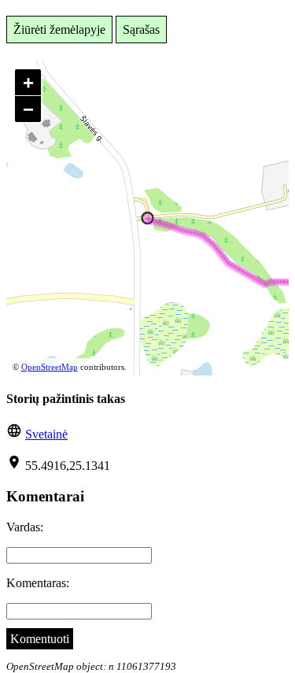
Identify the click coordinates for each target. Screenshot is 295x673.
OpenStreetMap (49, 367)
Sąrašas (141, 29)
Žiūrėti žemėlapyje (59, 29)
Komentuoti (39, 638)
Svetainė (46, 434)
